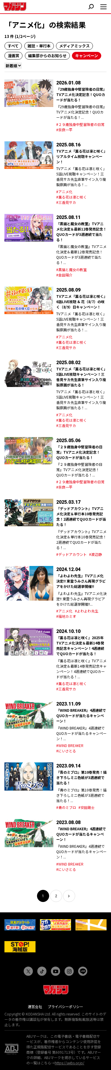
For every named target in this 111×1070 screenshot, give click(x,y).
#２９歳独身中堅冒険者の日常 (80, 124)
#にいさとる (66, 750)
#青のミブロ (66, 807)
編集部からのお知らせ (47, 55)
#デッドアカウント (71, 554)
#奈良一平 (64, 129)
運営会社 (35, 1006)
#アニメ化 (64, 191)
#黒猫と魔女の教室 (71, 269)
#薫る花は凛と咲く (71, 196)
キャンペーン (86, 55)
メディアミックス (74, 46)
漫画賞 (13, 55)
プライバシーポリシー (65, 1006)
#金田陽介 (64, 274)
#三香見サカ (66, 202)
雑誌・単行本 (39, 46)
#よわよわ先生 (86, 610)
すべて (13, 46)
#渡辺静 (95, 554)
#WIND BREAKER (69, 745)
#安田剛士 (86, 807)
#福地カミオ (66, 616)
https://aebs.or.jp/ (69, 1062)
